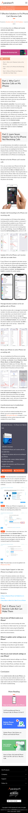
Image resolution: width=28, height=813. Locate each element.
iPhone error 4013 (5, 564)
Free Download (8, 470)
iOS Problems (10, 6)
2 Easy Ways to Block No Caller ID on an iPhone (13, 600)
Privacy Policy (13, 811)
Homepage (3, 6)
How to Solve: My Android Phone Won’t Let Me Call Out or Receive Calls (13, 756)
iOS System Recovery (11, 415)
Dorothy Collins (10, 22)
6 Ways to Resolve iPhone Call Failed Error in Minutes (12, 597)
